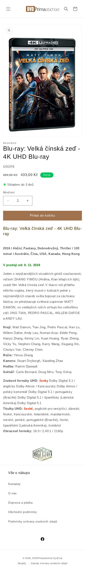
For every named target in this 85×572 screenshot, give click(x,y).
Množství (9, 192)
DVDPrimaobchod (42, 558)
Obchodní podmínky (22, 512)
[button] (8, 8)
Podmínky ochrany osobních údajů (32, 521)
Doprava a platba (20, 502)
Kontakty (14, 484)
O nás (12, 493)
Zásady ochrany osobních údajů (49, 563)
